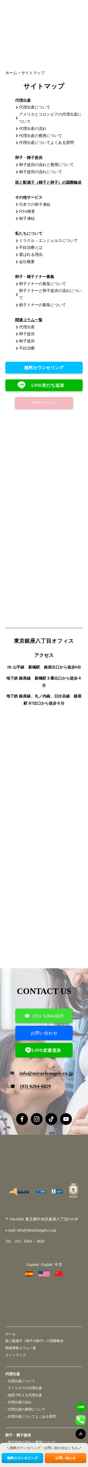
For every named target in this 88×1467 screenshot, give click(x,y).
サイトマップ (15, 1355)
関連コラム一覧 (29, 320)
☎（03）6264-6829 (43, 1015)
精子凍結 (27, 218)
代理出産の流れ (32, 128)
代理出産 (27, 327)
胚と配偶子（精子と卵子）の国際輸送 (48, 182)
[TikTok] (51, 1119)
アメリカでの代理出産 (25, 1388)
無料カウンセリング (44, 367)
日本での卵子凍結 (34, 204)
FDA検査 (27, 211)
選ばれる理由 (31, 254)
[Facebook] (22, 1119)
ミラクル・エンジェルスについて (48, 240)
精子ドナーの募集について (42, 305)
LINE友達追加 (46, 1050)
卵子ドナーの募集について (42, 284)
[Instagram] (37, 1119)
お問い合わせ (44, 1033)
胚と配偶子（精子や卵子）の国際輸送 (34, 1341)
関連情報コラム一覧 (20, 1348)
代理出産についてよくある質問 (46, 142)
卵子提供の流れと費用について (46, 165)
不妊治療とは (31, 247)
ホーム (10, 1334)
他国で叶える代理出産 (25, 1395)
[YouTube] (66, 1119)
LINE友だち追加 (47, 385)
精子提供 (27, 341)
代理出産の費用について (40, 136)
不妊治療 (27, 348)
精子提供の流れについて (40, 172)
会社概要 (27, 262)
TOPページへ (44, 403)
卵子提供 (27, 334)
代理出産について (34, 107)
